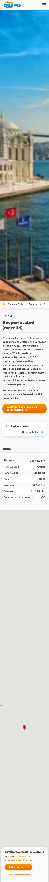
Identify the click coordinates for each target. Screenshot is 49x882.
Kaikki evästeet (16, 867)
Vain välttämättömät (19, 874)
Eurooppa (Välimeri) (17, 304)
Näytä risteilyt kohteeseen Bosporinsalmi (22, 408)
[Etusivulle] (12, 4)
